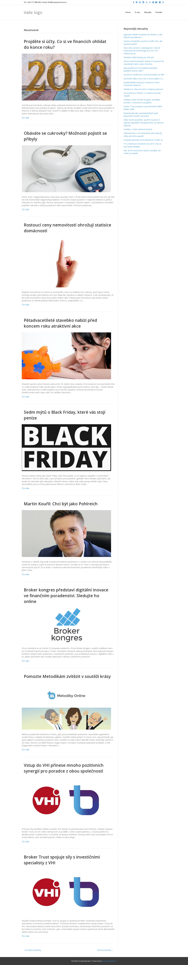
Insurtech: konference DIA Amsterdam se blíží (144, 74)
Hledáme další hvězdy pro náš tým (139, 57)
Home (128, 12)
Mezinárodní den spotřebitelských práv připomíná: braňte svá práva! (141, 114)
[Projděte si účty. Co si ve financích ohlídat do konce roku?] (66, 76)
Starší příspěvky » (104, 950)
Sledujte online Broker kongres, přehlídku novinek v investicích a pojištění (142, 101)
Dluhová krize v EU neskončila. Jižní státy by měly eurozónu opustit (143, 134)
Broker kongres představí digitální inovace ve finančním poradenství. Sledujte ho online (66, 595)
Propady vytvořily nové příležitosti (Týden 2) (143, 140)
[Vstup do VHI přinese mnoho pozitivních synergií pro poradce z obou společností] (66, 800)
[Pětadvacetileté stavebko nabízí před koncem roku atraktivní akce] (66, 355)
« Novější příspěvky (32, 950)
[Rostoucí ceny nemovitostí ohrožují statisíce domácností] (66, 262)
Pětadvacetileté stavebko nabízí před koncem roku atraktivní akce (60, 323)
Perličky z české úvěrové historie (138, 129)
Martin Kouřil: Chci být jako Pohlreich (61, 504)
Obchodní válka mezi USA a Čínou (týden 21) (143, 78)
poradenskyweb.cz (109, 961)
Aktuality (147, 12)
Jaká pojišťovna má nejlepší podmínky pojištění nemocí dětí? (140, 69)
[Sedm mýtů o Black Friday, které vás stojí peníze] (66, 447)
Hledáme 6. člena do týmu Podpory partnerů (143, 89)
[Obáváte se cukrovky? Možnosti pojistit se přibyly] (66, 168)
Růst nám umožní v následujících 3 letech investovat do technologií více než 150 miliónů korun (142, 51)
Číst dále (25, 117)
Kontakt (159, 12)
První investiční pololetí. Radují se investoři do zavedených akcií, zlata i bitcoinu (144, 62)
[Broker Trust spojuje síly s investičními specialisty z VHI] (66, 892)
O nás (137, 12)
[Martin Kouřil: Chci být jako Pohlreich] (66, 533)
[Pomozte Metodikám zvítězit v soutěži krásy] (66, 706)
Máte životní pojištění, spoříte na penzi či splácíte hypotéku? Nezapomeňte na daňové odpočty (144, 122)
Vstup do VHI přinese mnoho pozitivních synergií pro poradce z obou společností (63, 768)
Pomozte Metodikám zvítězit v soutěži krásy (67, 676)
